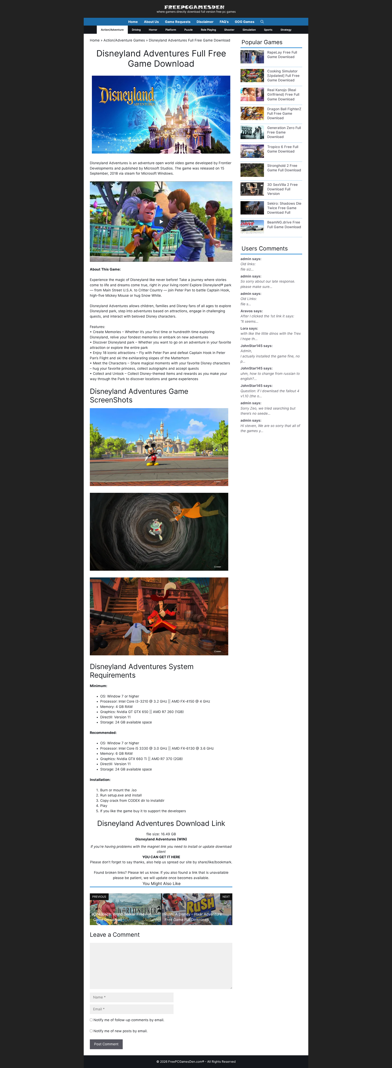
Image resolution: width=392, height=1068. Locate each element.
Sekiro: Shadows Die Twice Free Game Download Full (284, 207)
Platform (170, 29)
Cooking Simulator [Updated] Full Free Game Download (283, 75)
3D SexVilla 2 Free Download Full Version (282, 189)
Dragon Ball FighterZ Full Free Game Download (284, 113)
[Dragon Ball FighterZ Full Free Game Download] (252, 119)
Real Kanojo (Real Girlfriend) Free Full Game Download (283, 94)
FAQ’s (224, 22)
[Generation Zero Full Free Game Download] (252, 138)
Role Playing (208, 29)
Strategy (286, 29)
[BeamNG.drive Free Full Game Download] (252, 232)
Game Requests (177, 22)
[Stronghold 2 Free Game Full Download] (252, 176)
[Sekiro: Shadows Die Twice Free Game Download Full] (252, 213)
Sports (268, 29)
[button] (262, 22)
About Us (151, 22)
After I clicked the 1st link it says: (267, 316)
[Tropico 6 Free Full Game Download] (252, 157)
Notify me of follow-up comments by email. (129, 1020)
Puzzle (188, 29)
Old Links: (249, 299)
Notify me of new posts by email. (121, 1031)
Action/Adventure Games (124, 40)
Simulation (249, 29)
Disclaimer (205, 22)
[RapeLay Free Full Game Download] (252, 62)
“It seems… (249, 321)
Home (133, 22)
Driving (136, 29)
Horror (153, 29)
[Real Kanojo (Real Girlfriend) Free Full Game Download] (252, 100)
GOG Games (244, 22)
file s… (246, 304)
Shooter (229, 29)
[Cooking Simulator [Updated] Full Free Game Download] (252, 81)
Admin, (246, 351)
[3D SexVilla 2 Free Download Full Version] (252, 194)
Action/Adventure (112, 29)
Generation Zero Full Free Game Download (284, 132)
